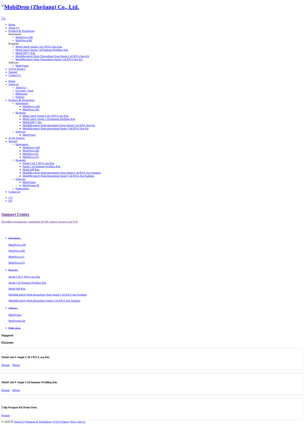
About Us (20, 87)
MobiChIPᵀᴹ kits (25, 53)
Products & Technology (21, 30)
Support (12, 72)
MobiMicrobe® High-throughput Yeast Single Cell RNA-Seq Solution (62, 172)
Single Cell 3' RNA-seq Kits (38, 163)
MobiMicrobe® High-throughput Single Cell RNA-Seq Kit (49, 59)
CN (3, 18)
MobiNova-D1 (31, 156)
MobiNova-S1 (31, 153)
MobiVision (22, 65)
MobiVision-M (31, 185)
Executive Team (24, 90)
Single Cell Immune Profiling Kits (41, 166)
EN (10, 200)
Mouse (16, 365)
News (73, 421)
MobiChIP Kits (31, 169)
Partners (19, 96)
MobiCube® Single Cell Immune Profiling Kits (41, 49)
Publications (22, 188)
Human (6, 365)
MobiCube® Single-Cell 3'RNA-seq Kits (38, 46)
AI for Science (16, 68)
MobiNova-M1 (23, 40)
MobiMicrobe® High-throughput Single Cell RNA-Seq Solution (58, 175)
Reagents (20, 112)
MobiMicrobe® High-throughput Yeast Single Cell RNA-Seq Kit (52, 56)
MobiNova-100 (24, 37)
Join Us (81, 421)
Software (20, 131)
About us (13, 27)
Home (11, 24)
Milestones (21, 93)
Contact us (14, 75)
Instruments (21, 103)
